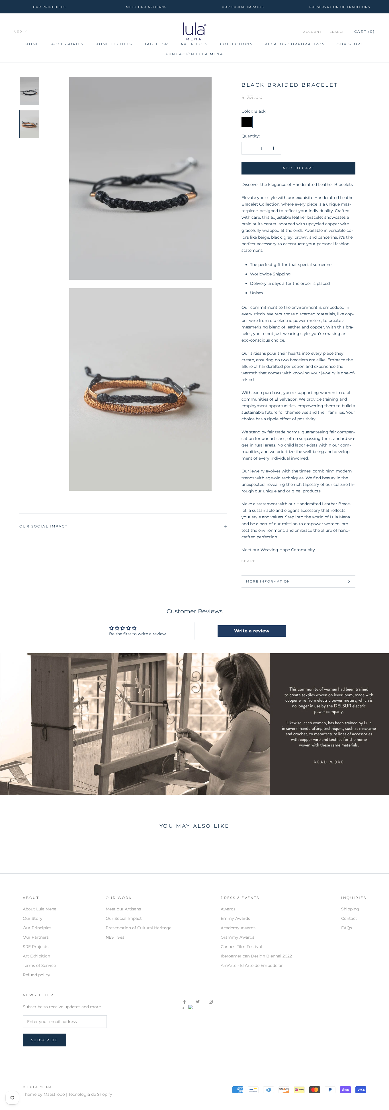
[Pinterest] (276, 559)
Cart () (364, 31)
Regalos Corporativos (295, 44)
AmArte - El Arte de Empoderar (252, 965)
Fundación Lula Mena (195, 54)
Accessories (67, 44)
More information (268, 581)
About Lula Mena (39, 909)
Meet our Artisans (123, 909)
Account (312, 32)
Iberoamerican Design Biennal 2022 (256, 956)
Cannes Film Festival (241, 946)
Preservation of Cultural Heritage (138, 927)
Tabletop (156, 44)
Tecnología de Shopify (90, 1094)
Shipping (350, 909)
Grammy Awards (237, 937)
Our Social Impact (43, 526)
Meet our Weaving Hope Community (278, 549)
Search (337, 32)
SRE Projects (35, 946)
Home (32, 44)
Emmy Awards (235, 918)
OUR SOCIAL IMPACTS (243, 7)
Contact (349, 918)
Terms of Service (39, 965)
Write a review (251, 631)
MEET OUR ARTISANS (146, 7)
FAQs (346, 927)
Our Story (32, 918)
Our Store (350, 44)
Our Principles (37, 927)
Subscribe (44, 1040)
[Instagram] (211, 1001)
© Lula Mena (37, 1087)
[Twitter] (268, 559)
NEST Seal (116, 937)
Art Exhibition (36, 956)
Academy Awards (238, 927)
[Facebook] (261, 559)
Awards (228, 909)
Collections (236, 44)
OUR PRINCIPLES (49, 7)
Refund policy (36, 974)
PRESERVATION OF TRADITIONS (339, 7)
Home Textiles (113, 44)
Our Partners (36, 937)
